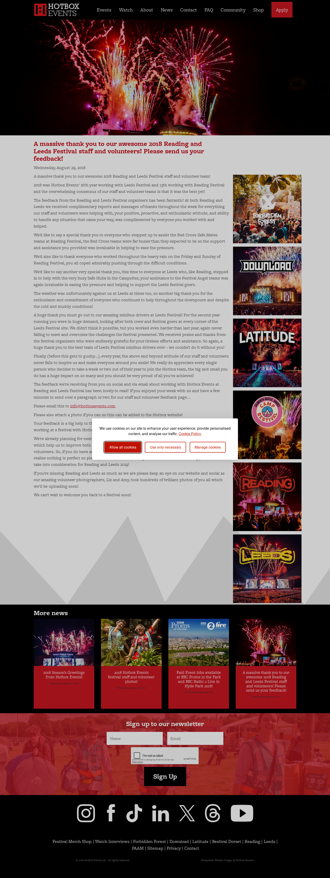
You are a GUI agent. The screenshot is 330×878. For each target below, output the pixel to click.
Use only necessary (165, 447)
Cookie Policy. (190, 433)
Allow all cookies (122, 447)
